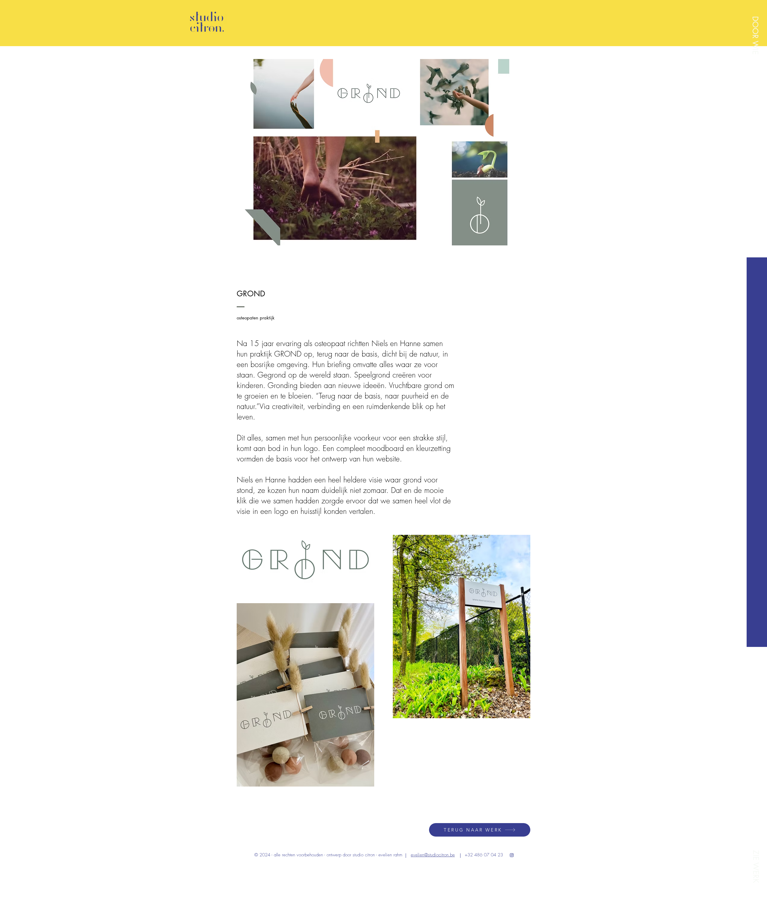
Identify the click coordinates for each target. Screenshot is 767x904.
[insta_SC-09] (511, 855)
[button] (755, 35)
